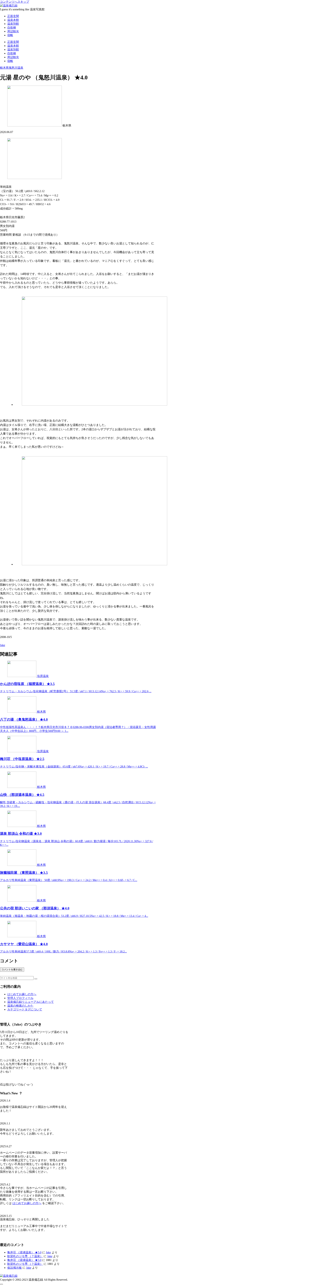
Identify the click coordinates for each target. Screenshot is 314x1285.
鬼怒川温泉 (16, 67)
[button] (35, 978)
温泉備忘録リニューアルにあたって (30, 1001)
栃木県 (4, 67)
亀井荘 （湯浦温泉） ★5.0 (24, 1252)
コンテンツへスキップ (14, 1)
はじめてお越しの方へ (21, 994)
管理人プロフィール (20, 998)
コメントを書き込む (12, 969)
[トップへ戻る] (1, 1284)
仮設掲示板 (14, 1267)
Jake (48, 1252)
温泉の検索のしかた (20, 1005)
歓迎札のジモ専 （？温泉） (25, 1256)
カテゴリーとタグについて (24, 1009)
